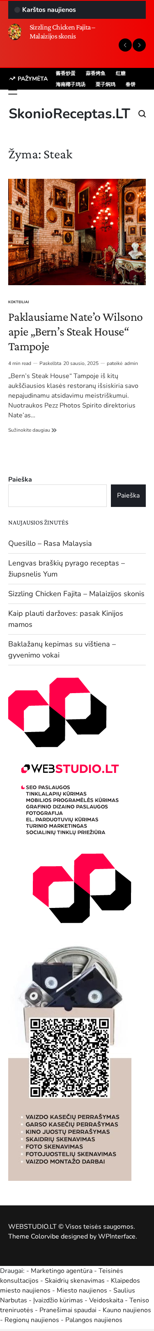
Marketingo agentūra (61, 1270)
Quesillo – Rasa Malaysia (50, 543)
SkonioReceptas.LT (69, 114)
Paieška (20, 479)
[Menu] (12, 92)
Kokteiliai (18, 302)
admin (131, 363)
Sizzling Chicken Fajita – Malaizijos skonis (62, 31)
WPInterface (117, 1236)
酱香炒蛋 (66, 73)
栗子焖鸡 (105, 84)
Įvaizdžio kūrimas (58, 1300)
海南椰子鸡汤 (70, 84)
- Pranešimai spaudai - (69, 1310)
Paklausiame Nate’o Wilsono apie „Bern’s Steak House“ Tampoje (75, 331)
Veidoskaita (106, 1300)
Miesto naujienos (82, 1290)
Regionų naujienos (32, 1319)
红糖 (121, 73)
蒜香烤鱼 (96, 73)
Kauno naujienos (127, 1310)
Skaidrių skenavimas (75, 1280)
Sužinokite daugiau (32, 430)
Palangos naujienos (93, 1319)
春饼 (131, 84)
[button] (125, 45)
